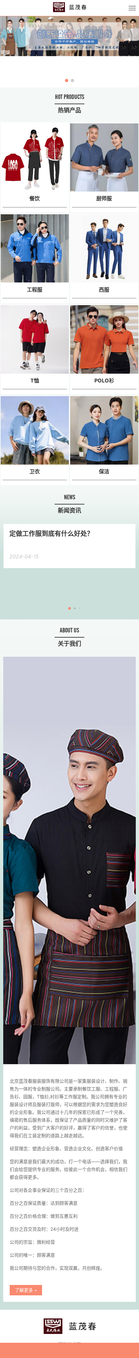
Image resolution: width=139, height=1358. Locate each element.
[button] (8, 51)
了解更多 (26, 1290)
